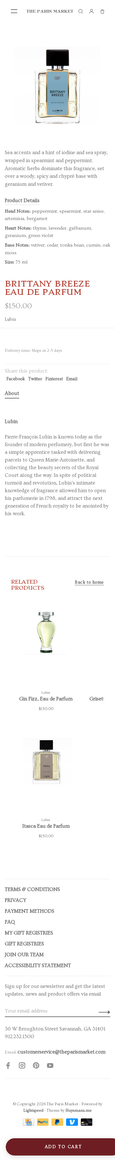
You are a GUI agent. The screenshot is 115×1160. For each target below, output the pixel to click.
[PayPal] (43, 1124)
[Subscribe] (102, 1011)
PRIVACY (15, 900)
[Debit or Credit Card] (87, 1124)
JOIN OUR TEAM (24, 955)
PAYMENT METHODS (29, 911)
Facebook (15, 379)
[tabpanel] (57, 85)
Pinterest (54, 379)
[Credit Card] (29, 1124)
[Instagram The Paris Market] (22, 1066)
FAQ (10, 922)
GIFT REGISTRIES (24, 944)
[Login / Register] (91, 11)
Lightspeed (33, 1110)
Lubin (10, 319)
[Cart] (102, 11)
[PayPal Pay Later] (58, 1124)
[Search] (80, 11)
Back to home (89, 582)
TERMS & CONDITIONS (32, 889)
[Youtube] (50, 1066)
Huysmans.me (78, 1110)
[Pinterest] (36, 1066)
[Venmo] (72, 1124)
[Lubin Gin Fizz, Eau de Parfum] (46, 643)
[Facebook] (8, 1066)
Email (71, 379)
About (12, 393)
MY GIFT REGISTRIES (29, 933)
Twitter (35, 379)
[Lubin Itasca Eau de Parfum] (46, 771)
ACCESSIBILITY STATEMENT (38, 965)
